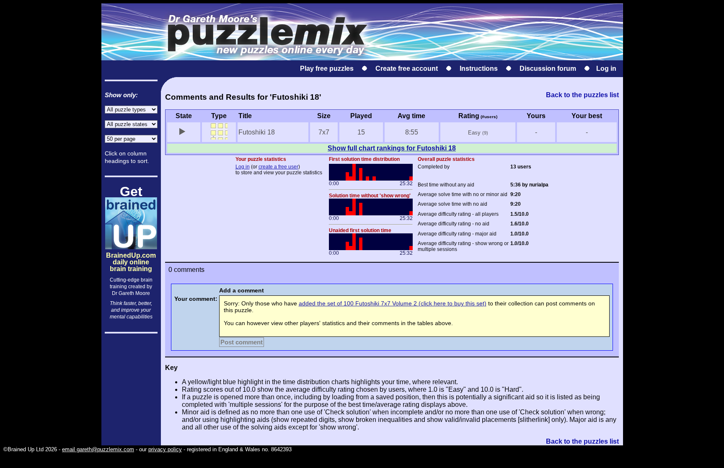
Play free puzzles (327, 68)
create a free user (278, 167)
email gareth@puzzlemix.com (98, 449)
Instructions (479, 68)
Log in (606, 68)
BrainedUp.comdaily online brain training (131, 255)
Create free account (406, 68)
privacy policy (165, 449)
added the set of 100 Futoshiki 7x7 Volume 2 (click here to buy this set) (392, 303)
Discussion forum (548, 68)
